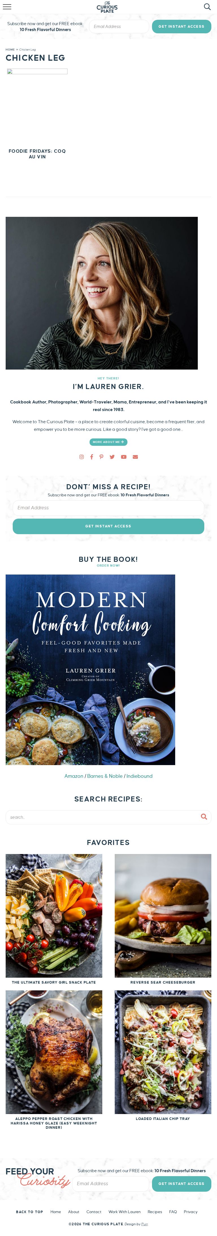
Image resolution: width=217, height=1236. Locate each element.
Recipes (155, 1212)
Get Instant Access (182, 27)
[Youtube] (123, 457)
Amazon (73, 776)
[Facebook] (92, 457)
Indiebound (140, 776)
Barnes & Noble (105, 776)
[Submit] (204, 817)
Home (10, 49)
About (73, 1212)
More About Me (107, 442)
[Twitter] (112, 457)
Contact (93, 1212)
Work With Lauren (124, 1212)
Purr (144, 1224)
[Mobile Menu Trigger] (8, 10)
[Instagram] (81, 457)
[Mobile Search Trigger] (206, 10)
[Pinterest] (101, 457)
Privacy (191, 1212)
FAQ (173, 1212)
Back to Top (29, 1212)
